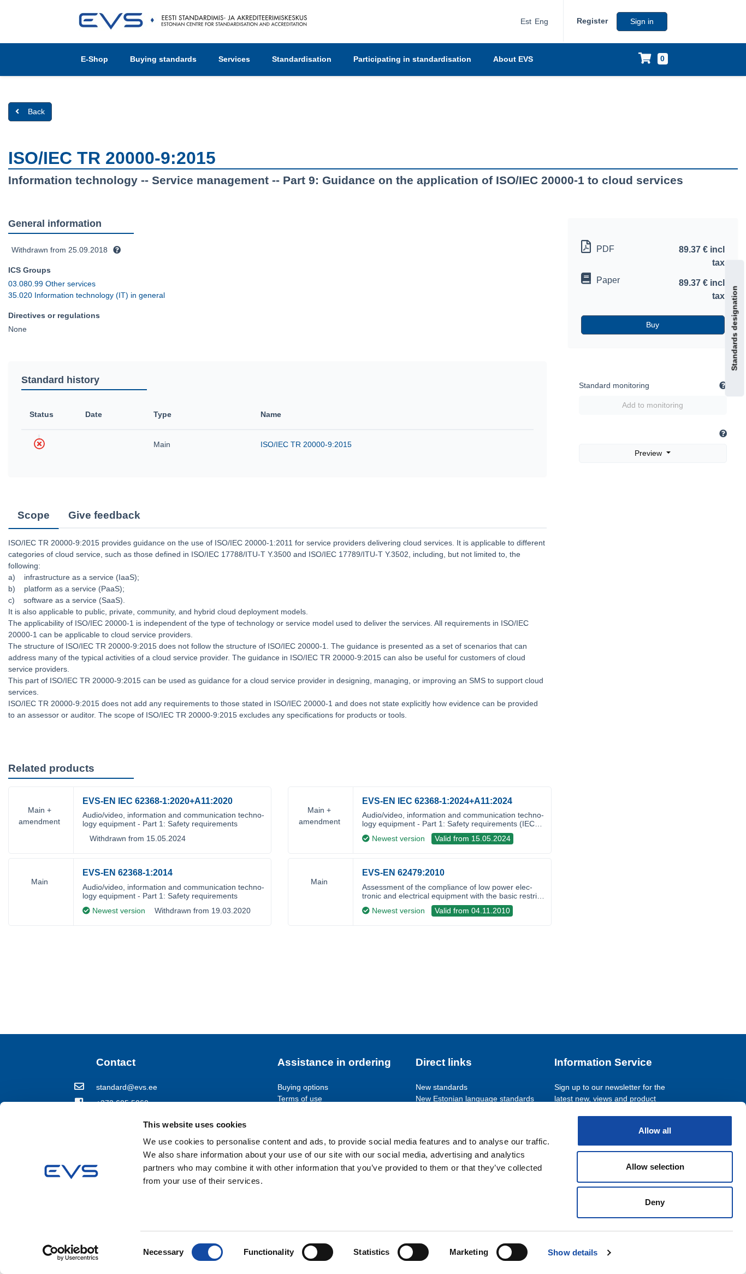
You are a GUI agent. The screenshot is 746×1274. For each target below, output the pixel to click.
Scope (33, 515)
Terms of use (299, 1098)
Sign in (642, 21)
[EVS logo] (197, 21)
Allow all (654, 1130)
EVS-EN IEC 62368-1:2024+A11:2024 (437, 801)
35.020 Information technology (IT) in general (86, 295)
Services (234, 59)
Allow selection (655, 1166)
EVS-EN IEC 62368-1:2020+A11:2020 (157, 801)
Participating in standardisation (412, 59)
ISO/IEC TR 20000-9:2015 (306, 444)
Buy (652, 324)
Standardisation (301, 59)
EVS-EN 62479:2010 (403, 872)
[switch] (317, 1252)
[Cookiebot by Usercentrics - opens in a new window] (71, 1252)
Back (36, 111)
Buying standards (163, 59)
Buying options (302, 1087)
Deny (655, 1202)
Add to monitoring (652, 405)
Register (592, 20)
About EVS (513, 59)
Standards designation (734, 328)
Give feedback (104, 515)
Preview (649, 453)
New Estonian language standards (475, 1098)
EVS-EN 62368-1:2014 (127, 872)
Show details (572, 1252)
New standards (441, 1087)
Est (525, 21)
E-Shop (94, 59)
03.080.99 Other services (52, 283)
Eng (541, 21)
